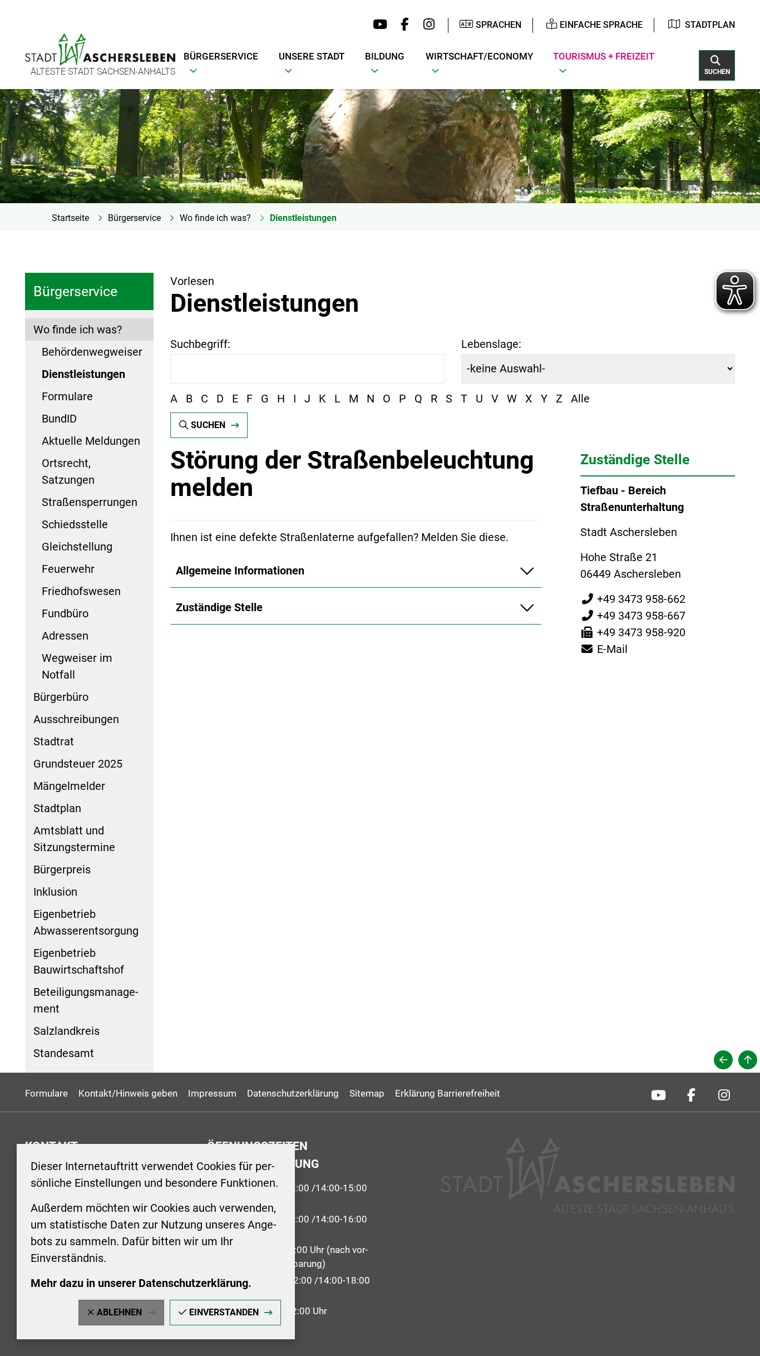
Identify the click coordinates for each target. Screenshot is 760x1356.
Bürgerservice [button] (221, 56)
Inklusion (55, 891)
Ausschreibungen (76, 719)
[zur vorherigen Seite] (723, 1059)
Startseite (70, 218)
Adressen (65, 635)
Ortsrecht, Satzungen (68, 471)
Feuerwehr (68, 569)
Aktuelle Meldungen (91, 441)
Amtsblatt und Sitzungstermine (74, 839)
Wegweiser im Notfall (77, 666)
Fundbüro (65, 613)
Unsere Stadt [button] (311, 56)
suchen (208, 425)
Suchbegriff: (200, 344)
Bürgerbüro (60, 697)
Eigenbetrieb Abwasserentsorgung (86, 922)
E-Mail (604, 649)
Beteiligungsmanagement (86, 1000)
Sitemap (366, 1093)
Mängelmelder (69, 786)
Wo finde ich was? (215, 218)
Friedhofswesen (81, 591)
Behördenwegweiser (92, 351)
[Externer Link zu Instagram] (426, 25)
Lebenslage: (491, 344)
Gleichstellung (77, 546)
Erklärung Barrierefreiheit (447, 1093)
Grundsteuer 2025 (77, 763)
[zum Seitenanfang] (747, 1059)
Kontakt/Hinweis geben (127, 1093)
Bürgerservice (134, 218)
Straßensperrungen (89, 502)
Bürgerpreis (62, 869)
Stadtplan (710, 24)
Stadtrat (53, 741)
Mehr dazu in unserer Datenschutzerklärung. (141, 1283)
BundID (59, 418)
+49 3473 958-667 (632, 615)
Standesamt (63, 1053)
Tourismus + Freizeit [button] (603, 56)
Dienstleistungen (303, 218)
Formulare (67, 396)
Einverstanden (224, 1312)
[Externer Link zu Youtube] (377, 25)
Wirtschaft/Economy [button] (479, 56)
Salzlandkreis (66, 1031)
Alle (580, 398)
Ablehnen (119, 1312)
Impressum (212, 1093)
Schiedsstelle (75, 524)
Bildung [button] (384, 56)
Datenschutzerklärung (293, 1093)
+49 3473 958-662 (632, 599)
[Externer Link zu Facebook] (402, 25)
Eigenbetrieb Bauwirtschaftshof (78, 961)
